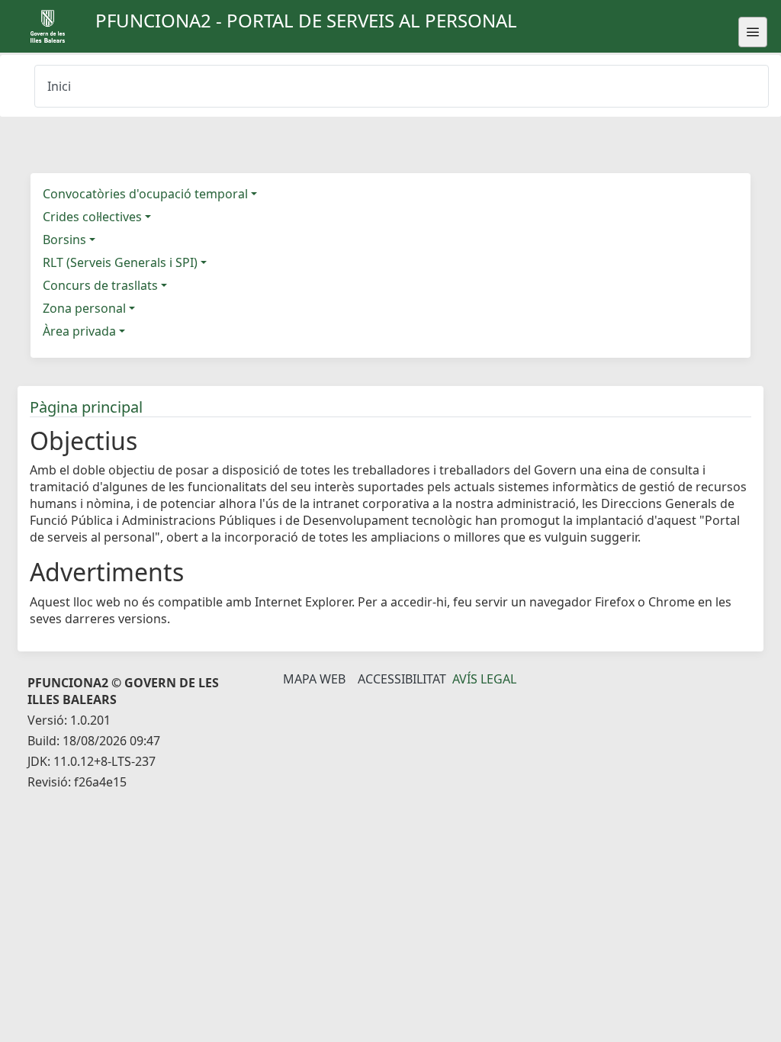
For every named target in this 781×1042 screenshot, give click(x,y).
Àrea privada (79, 331)
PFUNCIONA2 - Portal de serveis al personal (306, 20)
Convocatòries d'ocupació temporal (145, 193)
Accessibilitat (402, 679)
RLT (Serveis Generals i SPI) (120, 262)
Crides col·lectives (92, 216)
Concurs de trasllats (100, 285)
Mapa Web (314, 679)
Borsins (64, 239)
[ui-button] (752, 32)
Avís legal (484, 679)
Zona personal (84, 308)
